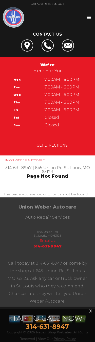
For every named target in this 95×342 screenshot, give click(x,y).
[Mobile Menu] (89, 17)
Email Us (47, 240)
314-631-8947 (18, 167)
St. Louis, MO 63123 (66, 169)
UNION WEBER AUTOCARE (24, 160)
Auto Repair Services (47, 217)
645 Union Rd (49, 167)
